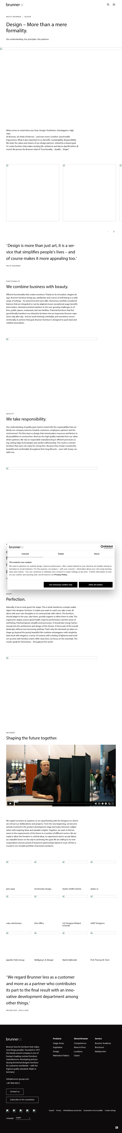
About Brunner (13, 17)
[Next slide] (114, 231)
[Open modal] (32, 192)
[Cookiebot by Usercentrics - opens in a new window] (102, 547)
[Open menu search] (108, 4)
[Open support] (116, 1127)
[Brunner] (14, 4)
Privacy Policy (60, 575)
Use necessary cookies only (60, 585)
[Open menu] (114, 4)
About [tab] (96, 554)
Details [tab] (61, 554)
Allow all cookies (96, 585)
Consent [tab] (25, 554)
